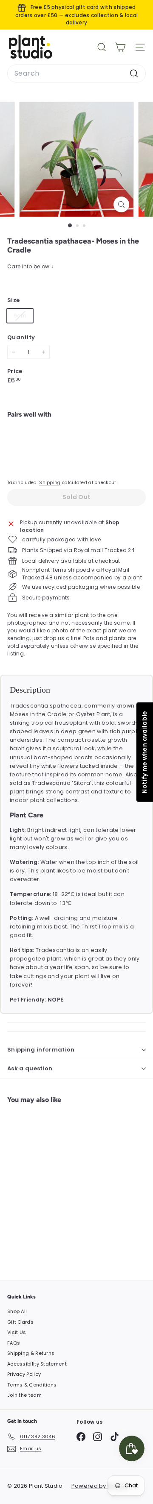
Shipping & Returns (30, 1353)
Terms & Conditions (32, 1384)
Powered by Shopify (100, 1486)
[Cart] (120, 47)
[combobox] (76, 73)
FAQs (13, 1343)
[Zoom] (121, 204)
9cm (23, 317)
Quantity (21, 337)
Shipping (49, 482)
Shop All (17, 1311)
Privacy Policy (24, 1374)
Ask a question (30, 1068)
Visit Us (16, 1332)
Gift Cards (20, 1322)
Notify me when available (144, 752)
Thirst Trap (96, 926)
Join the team (24, 1395)
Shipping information (41, 1050)
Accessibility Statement (37, 1363)
